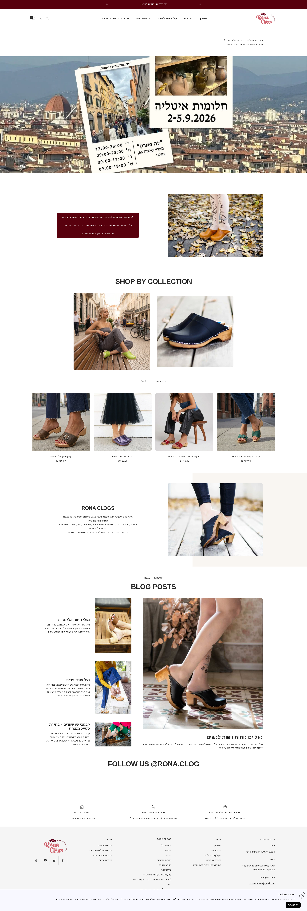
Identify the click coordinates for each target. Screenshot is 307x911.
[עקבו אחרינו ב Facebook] (62, 860)
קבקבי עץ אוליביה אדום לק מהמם (184, 456)
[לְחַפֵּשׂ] (47, 18)
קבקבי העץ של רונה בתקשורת (157, 874)
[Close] (303, 892)
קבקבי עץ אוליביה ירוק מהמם (246, 456)
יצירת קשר (166, 870)
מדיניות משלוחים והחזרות (100, 850)
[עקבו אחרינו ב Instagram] (54, 860)
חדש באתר (189, 18)
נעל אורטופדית (78, 680)
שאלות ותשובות (164, 860)
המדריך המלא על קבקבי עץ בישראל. (245, 44)
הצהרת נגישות (105, 860)
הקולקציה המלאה (169, 18)
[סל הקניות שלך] (33, 18)
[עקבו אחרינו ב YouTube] (45, 860)
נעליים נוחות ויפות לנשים (234, 737)
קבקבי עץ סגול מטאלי (122, 456)
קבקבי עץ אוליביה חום (61, 456)
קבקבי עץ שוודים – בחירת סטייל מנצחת (69, 726)
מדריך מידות (165, 865)
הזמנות (168, 850)
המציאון (204, 18)
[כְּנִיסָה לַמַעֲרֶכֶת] (40, 18)
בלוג (169, 884)
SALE (143, 381)
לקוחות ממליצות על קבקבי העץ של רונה (152, 879)
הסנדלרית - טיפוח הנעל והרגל (114, 18)
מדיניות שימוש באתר (102, 855)
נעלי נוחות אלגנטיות (74, 620)
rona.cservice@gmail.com (262, 883)
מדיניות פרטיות (105, 845)
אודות (168, 855)
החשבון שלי (166, 845)
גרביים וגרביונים (143, 18)
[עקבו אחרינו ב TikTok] (36, 860)
